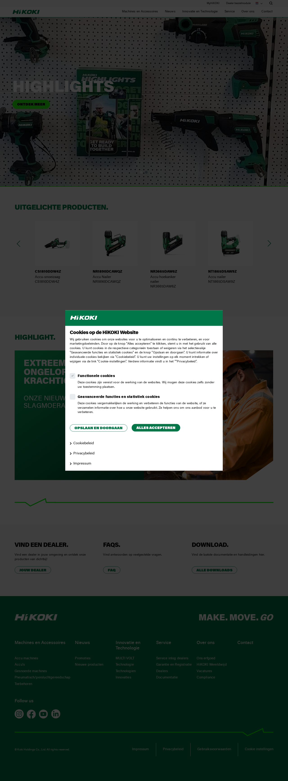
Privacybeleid (83, 453)
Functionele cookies (96, 376)
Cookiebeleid (83, 443)
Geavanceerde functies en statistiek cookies (119, 397)
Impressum (82, 463)
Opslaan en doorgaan (98, 428)
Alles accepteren (156, 428)
